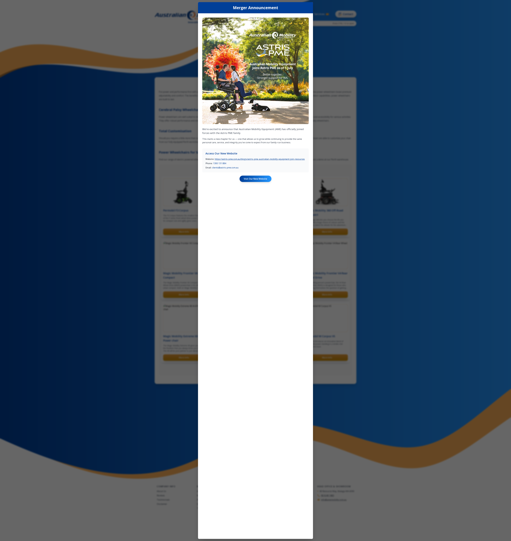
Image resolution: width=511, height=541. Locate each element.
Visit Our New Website (255, 178)
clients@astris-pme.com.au (225, 167)
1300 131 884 (219, 163)
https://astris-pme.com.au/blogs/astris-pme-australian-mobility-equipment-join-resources (260, 159)
